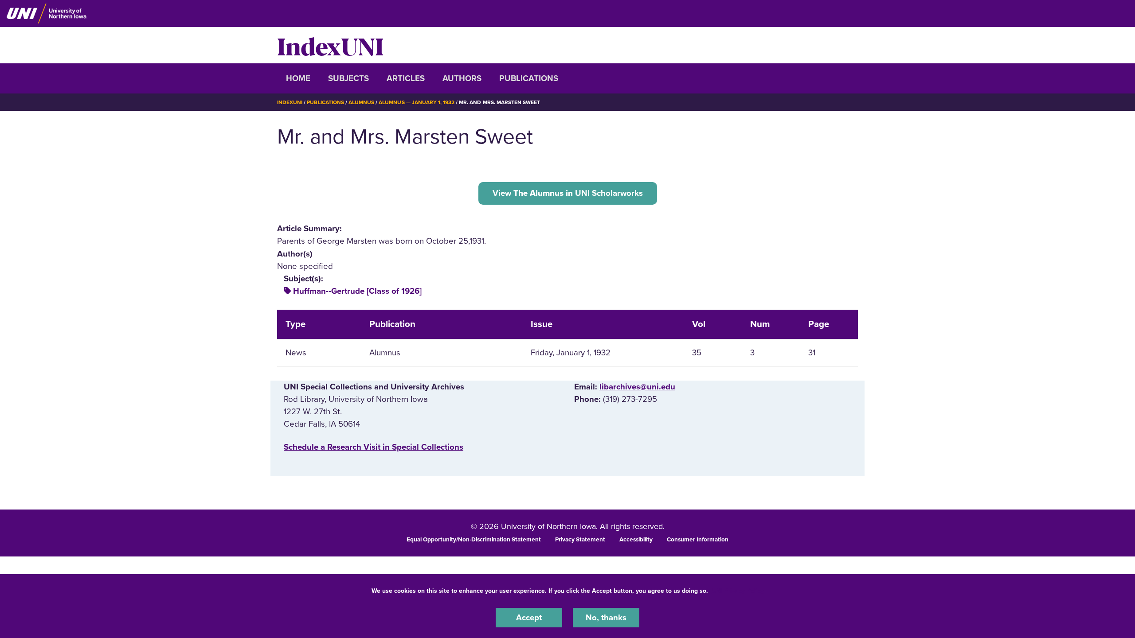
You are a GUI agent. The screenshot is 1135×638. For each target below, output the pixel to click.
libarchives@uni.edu (637, 387)
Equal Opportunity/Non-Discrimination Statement (474, 539)
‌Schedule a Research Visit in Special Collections (373, 447)
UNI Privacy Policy (738, 591)
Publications (528, 78)
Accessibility (636, 539)
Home (298, 78)
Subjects (348, 78)
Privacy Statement (580, 539)
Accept (529, 617)
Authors (461, 78)
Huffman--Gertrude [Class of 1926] (357, 291)
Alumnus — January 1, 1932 (416, 102)
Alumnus (361, 102)
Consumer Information (697, 539)
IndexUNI (330, 45)
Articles (406, 78)
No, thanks (606, 617)
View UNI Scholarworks (568, 193)
